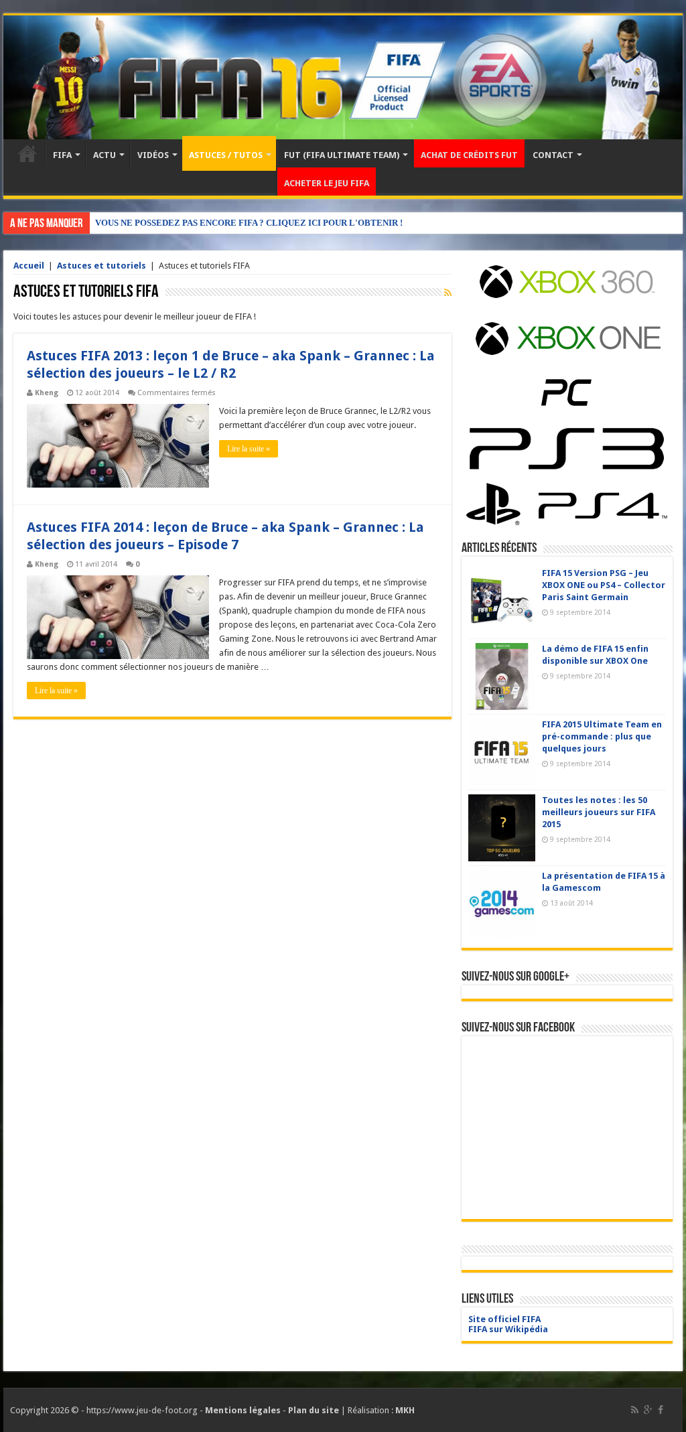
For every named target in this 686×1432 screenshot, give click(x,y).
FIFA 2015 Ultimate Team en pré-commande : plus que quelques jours (602, 736)
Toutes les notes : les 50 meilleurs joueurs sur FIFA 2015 (598, 812)
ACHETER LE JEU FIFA (326, 183)
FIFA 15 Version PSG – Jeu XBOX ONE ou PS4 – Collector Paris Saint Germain (603, 585)
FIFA (62, 155)
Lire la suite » (248, 448)
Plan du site (313, 1410)
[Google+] (648, 1410)
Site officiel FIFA (504, 1319)
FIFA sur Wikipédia (508, 1329)
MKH (405, 1410)
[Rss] (635, 1410)
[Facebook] (661, 1410)
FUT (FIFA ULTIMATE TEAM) (341, 155)
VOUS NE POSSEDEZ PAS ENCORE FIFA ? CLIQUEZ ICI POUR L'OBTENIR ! (249, 223)
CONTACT (553, 155)
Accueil (27, 153)
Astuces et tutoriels (101, 266)
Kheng (46, 392)
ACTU (104, 155)
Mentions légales (243, 1410)
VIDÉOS (153, 155)
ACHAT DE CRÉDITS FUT (469, 155)
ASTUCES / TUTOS (226, 155)
